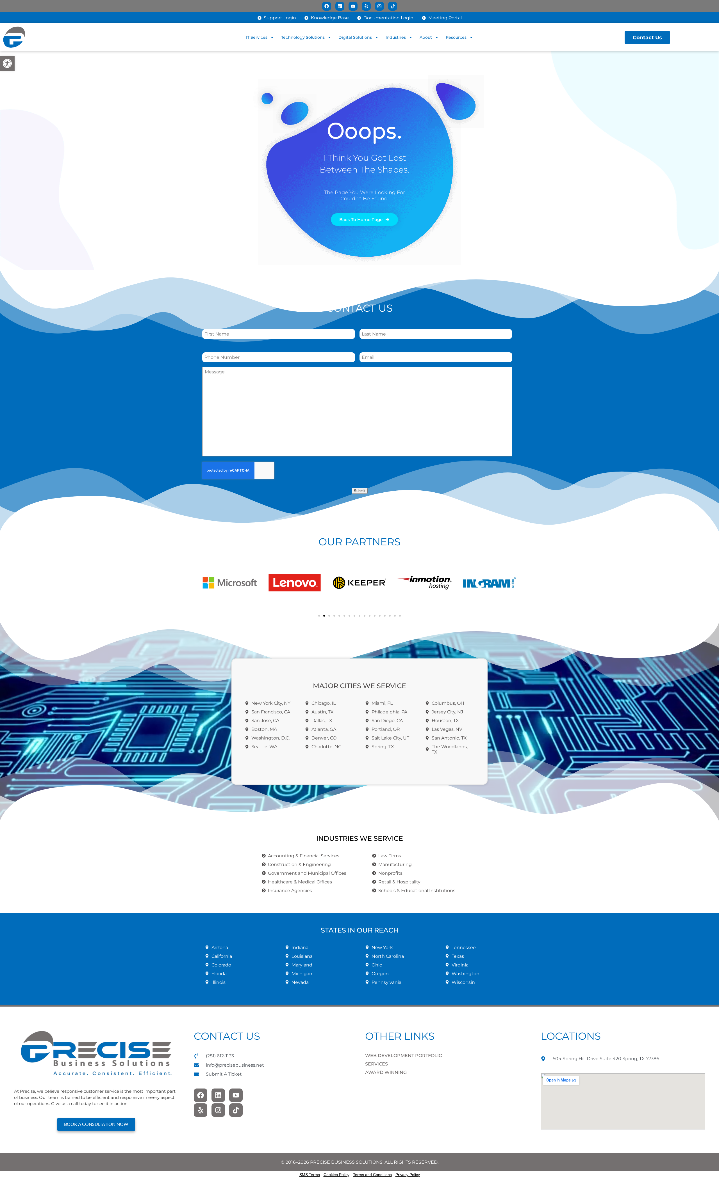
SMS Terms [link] (309, 1174)
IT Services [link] (256, 37)
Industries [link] (396, 37)
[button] (208, 582)
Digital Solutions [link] (355, 37)
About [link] (426, 37)
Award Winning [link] (386, 1072)
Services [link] (376, 1064)
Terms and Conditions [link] (372, 1174)
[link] (7, 63)
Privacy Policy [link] (407, 1174)
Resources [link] (456, 37)
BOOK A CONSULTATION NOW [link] (96, 1124)
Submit (359, 491)
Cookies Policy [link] (336, 1174)
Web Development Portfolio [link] (403, 1055)
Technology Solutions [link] (303, 37)
